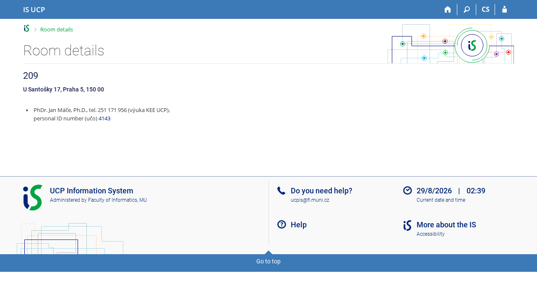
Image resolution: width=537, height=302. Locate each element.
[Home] (447, 9)
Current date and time (441, 200)
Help (299, 224)
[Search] (466, 9)
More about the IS (446, 224)
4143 (104, 118)
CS (486, 9)
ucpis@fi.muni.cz (310, 200)
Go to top (268, 261)
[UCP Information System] (26, 28)
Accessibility (431, 234)
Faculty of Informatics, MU (117, 200)
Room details (56, 29)
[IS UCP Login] (504, 9)
